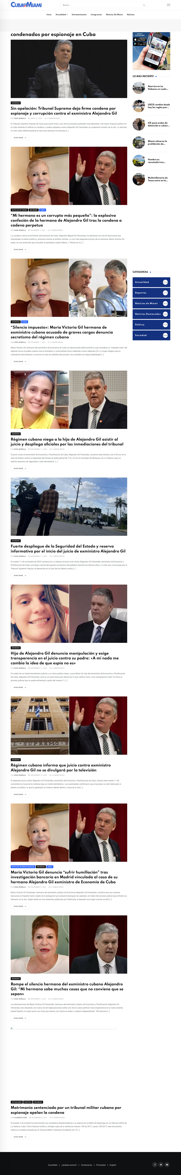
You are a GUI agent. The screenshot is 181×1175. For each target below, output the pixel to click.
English (113, 1152)
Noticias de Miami (114, 15)
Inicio (49, 15)
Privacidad (101, 1152)
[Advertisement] (151, 229)
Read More (18, 138)
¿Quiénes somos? (69, 1152)
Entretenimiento (79, 15)
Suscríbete (52, 1152)
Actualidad (61, 15)
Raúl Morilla (20, 119)
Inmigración (96, 15)
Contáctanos (86, 1152)
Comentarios (53, 119)
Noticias (130, 15)
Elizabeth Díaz (20, 1105)
